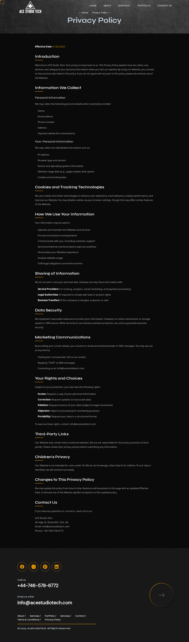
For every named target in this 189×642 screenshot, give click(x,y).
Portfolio (144, 5)
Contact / (80, 615)
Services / (35, 615)
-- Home (83, 12)
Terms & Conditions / (29, 619)
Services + (124, 5)
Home (93, 5)
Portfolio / (50, 615)
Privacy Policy (53, 619)
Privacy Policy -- (101, 12)
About (107, 5)
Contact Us (164, 5)
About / (21, 615)
